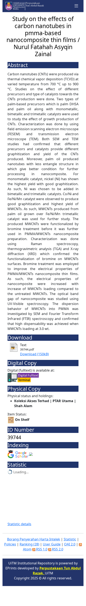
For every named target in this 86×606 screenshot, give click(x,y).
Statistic (70, 539)
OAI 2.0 (69, 544)
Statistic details (19, 524)
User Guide (52, 544)
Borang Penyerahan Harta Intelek (33, 539)
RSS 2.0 (57, 549)
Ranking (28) (29, 544)
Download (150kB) (34, 354)
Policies (10, 544)
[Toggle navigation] (76, 6)
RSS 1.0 (41, 549)
